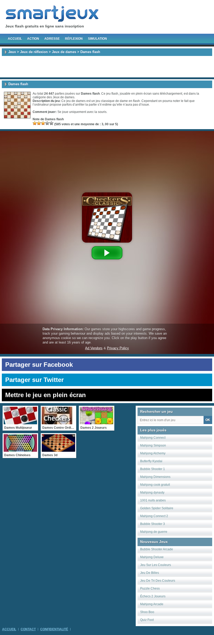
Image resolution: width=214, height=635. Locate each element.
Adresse (52, 39)
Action (33, 39)
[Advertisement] (107, 67)
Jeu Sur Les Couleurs (155, 565)
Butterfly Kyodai (151, 461)
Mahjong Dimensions (155, 477)
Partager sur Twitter (34, 379)
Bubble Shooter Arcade (156, 549)
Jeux (12, 52)
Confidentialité (54, 629)
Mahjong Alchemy (152, 453)
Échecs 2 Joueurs (152, 596)
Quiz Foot (147, 620)
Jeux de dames (64, 52)
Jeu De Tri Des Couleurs (157, 580)
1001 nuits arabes (153, 500)
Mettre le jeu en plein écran (45, 394)
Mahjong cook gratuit (155, 485)
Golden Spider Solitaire (156, 508)
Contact (28, 629)
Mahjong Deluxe (152, 557)
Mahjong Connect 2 (154, 516)
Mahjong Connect (152, 437)
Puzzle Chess (150, 588)
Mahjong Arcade (151, 604)
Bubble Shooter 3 (152, 524)
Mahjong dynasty (152, 492)
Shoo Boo (147, 612)
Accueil (15, 39)
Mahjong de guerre (153, 532)
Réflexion (74, 39)
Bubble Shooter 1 (152, 469)
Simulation (97, 39)
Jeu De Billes (149, 573)
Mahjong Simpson (153, 445)
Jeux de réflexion (34, 52)
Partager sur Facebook (39, 364)
